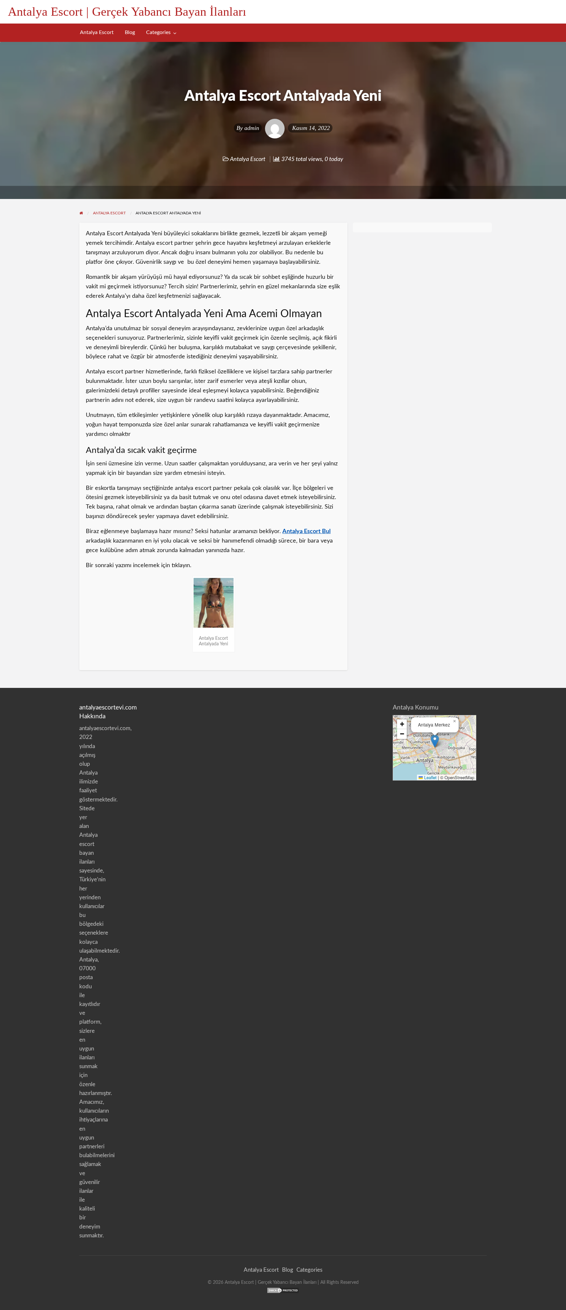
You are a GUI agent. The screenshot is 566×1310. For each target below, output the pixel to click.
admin (251, 128)
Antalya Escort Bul (306, 531)
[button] (435, 741)
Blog (130, 32)
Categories (158, 32)
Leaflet (430, 777)
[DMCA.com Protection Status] (283, 1290)
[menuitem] (96, 32)
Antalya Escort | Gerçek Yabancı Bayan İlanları (127, 11)
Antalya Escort (97, 32)
